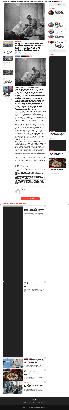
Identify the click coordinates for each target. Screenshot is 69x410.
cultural (39, 186)
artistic (28, 186)
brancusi (31, 186)
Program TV (29, 402)
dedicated (43, 186)
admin (20, 52)
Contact (24, 402)
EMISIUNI (33, 402)
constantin (36, 186)
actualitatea (24, 186)
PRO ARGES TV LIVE (42, 402)
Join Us (37, 402)
